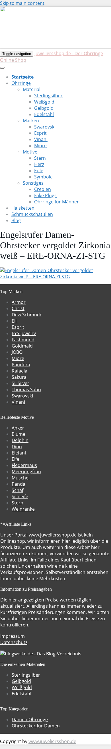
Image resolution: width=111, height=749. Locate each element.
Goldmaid (22, 346)
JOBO (17, 352)
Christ (18, 308)
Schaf (17, 490)
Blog (16, 220)
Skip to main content (22, 3)
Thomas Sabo (26, 389)
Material (31, 89)
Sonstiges (33, 183)
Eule (38, 170)
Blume (18, 434)
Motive (30, 152)
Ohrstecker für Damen (36, 726)
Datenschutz (13, 642)
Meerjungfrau (26, 471)
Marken (31, 120)
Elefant (19, 453)
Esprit (40, 133)
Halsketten (22, 208)
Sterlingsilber (48, 95)
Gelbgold (44, 108)
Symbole (43, 177)
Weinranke (23, 509)
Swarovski (45, 127)
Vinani (41, 139)
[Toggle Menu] (2, 68)
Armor (19, 302)
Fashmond (23, 339)
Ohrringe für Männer (56, 202)
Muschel (21, 478)
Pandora (21, 364)
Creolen (42, 189)
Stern (40, 158)
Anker (18, 428)
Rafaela (19, 371)
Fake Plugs (45, 195)
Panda (18, 484)
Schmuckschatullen (32, 214)
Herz (39, 164)
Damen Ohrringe (30, 719)
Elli (15, 321)
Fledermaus (24, 465)
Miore (40, 145)
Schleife (20, 496)
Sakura (19, 377)
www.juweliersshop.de (53, 535)
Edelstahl (44, 114)
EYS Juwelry (24, 333)
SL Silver (20, 383)
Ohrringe (21, 83)
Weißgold (44, 102)
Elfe (15, 459)
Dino (17, 446)
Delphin (20, 440)
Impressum (12, 636)
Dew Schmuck (27, 315)
